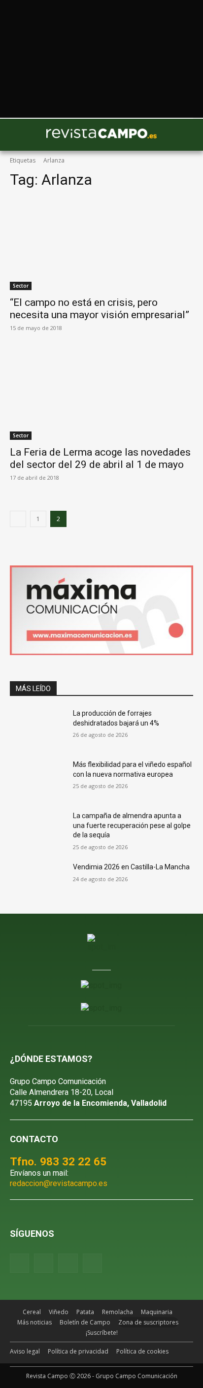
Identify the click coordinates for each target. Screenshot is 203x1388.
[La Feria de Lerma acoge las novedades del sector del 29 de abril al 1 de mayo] (101, 394)
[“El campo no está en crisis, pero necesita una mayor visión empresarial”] (101, 244)
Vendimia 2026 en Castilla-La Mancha (131, 867)
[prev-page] (18, 519)
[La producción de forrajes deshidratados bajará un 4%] (37, 728)
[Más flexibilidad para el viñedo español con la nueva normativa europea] (37, 779)
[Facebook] (19, 1263)
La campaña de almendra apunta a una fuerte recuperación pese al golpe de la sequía (132, 825)
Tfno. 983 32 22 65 (58, 1161)
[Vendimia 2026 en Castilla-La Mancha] (37, 881)
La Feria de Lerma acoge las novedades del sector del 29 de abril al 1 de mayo (100, 458)
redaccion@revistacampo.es (58, 1183)
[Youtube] (67, 1263)
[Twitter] (92, 1263)
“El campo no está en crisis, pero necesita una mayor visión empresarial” (99, 309)
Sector (21, 285)
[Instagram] (43, 1263)
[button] (22, 135)
